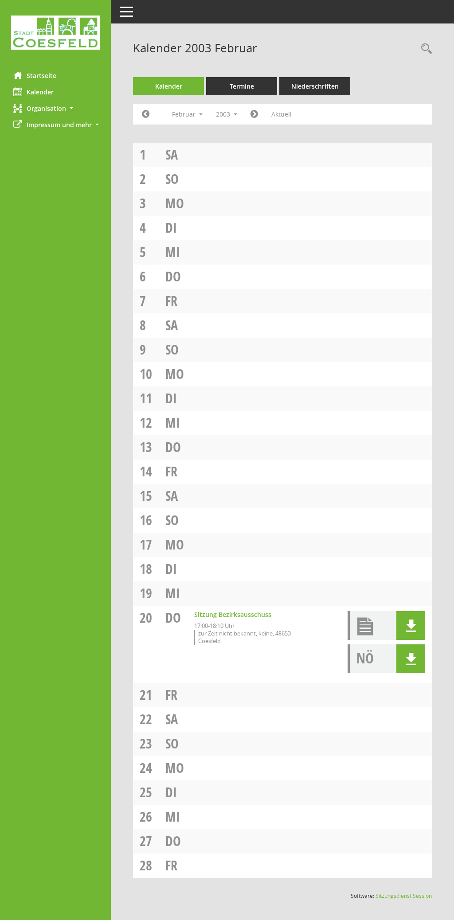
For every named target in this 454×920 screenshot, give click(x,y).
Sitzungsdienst (404, 896)
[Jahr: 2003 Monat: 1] (145, 114)
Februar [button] (184, 114)
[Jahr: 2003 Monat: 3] (254, 114)
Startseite (41, 75)
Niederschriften (315, 86)
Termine (242, 86)
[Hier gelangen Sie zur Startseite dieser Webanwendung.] (55, 33)
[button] (55, 108)
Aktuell (281, 114)
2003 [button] (224, 114)
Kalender (40, 92)
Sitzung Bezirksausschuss (232, 614)
